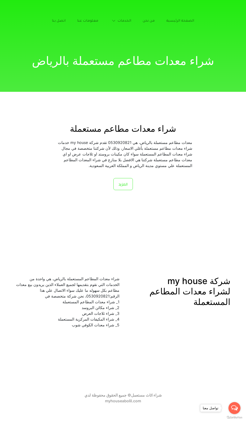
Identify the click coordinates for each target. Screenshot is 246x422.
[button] (120, 21)
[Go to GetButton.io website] (234, 417)
